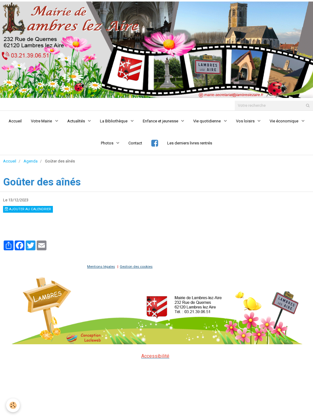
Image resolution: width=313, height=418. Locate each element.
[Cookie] (13, 405)
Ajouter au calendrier (29, 209)
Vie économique (284, 121)
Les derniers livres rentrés (189, 143)
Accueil (15, 121)
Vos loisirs (246, 121)
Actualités (76, 121)
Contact (135, 143)
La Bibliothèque (114, 121)
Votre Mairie (42, 121)
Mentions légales (101, 266)
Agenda (31, 161)
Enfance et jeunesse (161, 121)
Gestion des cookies (136, 266)
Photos (107, 143)
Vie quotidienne (207, 121)
